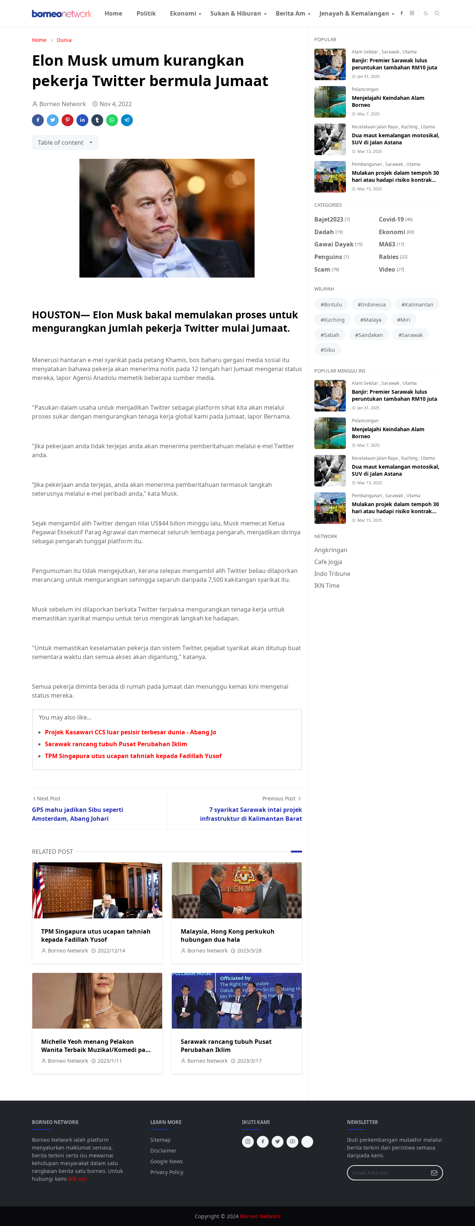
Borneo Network (260, 1216)
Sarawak (390, 52)
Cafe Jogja (328, 562)
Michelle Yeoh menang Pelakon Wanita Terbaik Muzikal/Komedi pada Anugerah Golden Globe (97, 1049)
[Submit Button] (434, 1173)
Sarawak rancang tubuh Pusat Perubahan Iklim (116, 744)
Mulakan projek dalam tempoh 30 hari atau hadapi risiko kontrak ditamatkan (395, 179)
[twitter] (278, 1142)
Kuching (410, 127)
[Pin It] (67, 120)
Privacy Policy (166, 1172)
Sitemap (160, 1139)
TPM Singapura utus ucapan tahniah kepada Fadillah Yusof (133, 756)
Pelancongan (365, 89)
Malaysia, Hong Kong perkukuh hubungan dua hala (228, 935)
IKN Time (327, 585)
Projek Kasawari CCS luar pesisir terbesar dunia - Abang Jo (130, 732)
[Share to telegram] (127, 120)
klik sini (77, 1178)
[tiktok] (307, 1142)
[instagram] (412, 13)
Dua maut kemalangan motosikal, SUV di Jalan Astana (395, 139)
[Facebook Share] (38, 120)
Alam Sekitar (365, 52)
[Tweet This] (53, 120)
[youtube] (292, 1142)
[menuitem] (113, 13)
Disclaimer (163, 1150)
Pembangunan (367, 164)
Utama (410, 52)
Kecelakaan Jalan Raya (375, 127)
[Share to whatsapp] (112, 120)
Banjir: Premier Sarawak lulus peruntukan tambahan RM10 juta (394, 64)
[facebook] (401, 13)
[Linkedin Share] (82, 120)
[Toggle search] (437, 13)
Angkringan (330, 550)
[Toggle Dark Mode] (425, 13)
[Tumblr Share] (97, 120)
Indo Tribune (332, 574)
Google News (166, 1161)
